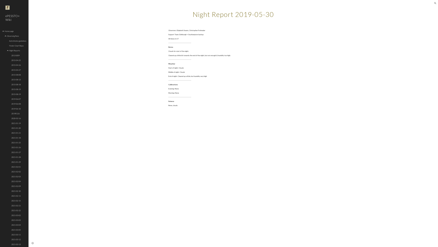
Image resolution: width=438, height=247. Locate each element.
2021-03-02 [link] (16, 215)
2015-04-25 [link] (16, 60)
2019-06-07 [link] (16, 99)
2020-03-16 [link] (16, 118)
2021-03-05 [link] (16, 230)
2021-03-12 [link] (16, 239)
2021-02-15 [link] (16, 201)
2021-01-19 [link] (16, 123)
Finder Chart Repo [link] (16, 46)
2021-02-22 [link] (16, 210)
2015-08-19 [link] (16, 89)
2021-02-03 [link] (16, 176)
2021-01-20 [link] (16, 128)
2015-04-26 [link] (16, 65)
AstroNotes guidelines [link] (17, 41)
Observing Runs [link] (13, 36)
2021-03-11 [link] (16, 235)
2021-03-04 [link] (16, 225)
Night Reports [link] (14, 50)
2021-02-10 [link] (16, 191)
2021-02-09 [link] (16, 186)
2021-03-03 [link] (16, 220)
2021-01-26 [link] (16, 147)
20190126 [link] (15, 113)
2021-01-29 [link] (16, 162)
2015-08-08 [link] (16, 75)
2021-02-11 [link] (16, 196)
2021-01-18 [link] (16, 138)
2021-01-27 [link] (16, 152)
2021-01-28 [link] (16, 157)
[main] (233, 14)
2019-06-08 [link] (16, 104)
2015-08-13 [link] (16, 79)
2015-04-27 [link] (16, 70)
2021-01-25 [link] (16, 142)
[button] (435, 3)
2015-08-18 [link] (16, 84)
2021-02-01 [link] (16, 167)
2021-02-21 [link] (16, 205)
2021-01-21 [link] (16, 133)
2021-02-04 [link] (16, 181)
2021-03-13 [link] (16, 244)
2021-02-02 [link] (16, 171)
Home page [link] (9, 31)
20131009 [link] (15, 55)
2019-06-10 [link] (16, 109)
